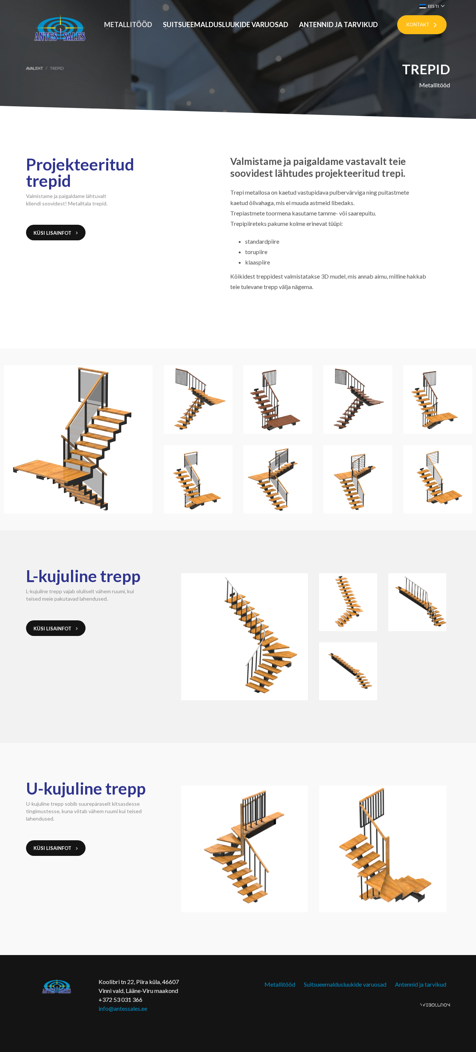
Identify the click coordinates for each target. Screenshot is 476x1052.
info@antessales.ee (123, 1008)
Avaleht (34, 68)
